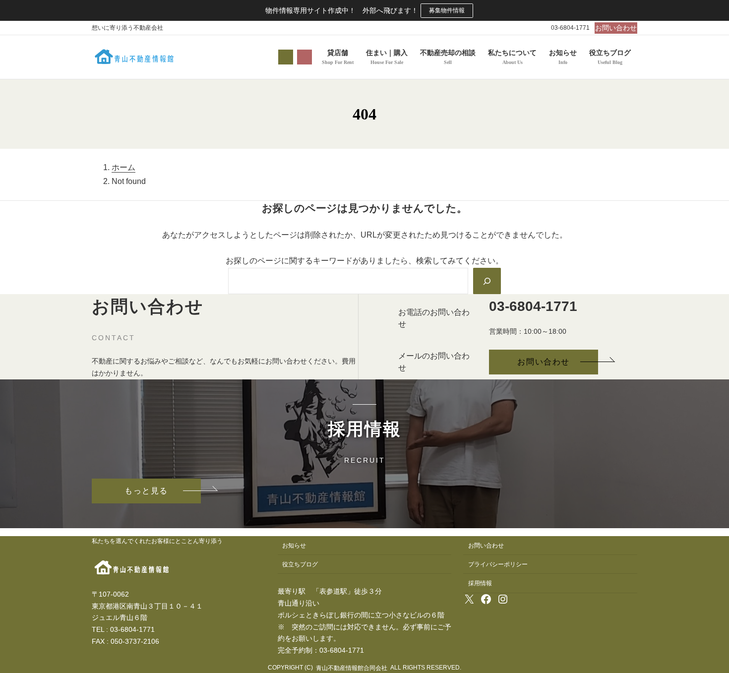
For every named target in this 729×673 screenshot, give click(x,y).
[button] (616, 28)
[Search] (487, 281)
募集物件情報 (447, 10)
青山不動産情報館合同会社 (351, 668)
